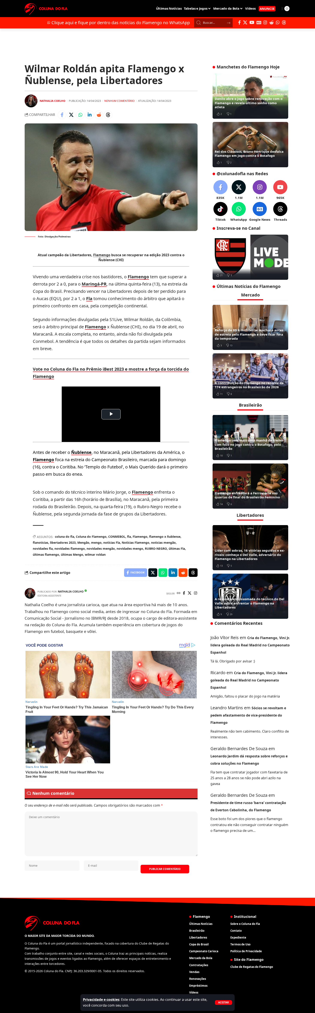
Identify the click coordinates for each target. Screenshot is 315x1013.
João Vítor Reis (224, 637)
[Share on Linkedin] (89, 115)
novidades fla (43, 548)
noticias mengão (163, 543)
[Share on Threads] (108, 115)
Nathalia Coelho (52, 101)
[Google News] (258, 22)
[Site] (178, 593)
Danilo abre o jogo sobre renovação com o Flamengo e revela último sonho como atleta (248, 102)
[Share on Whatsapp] (80, 115)
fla (129, 537)
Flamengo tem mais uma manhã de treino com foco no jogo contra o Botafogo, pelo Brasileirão (249, 444)
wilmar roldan (95, 554)
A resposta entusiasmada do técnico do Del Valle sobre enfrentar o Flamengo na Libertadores (249, 603)
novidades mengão (101, 548)
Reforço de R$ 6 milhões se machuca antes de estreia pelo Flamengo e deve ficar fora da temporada (249, 334)
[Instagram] (265, 22)
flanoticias (40, 543)
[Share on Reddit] (98, 115)
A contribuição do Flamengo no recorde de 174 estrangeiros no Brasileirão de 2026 (249, 385)
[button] (223, 1002)
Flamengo (101, 255)
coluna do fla (64, 537)
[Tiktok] (220, 212)
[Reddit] (271, 22)
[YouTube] (251, 22)
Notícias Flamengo (135, 543)
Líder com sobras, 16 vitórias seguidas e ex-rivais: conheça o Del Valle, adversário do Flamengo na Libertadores (250, 554)
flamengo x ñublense (164, 537)
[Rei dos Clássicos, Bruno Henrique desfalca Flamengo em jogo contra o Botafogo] (250, 144)
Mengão (83, 543)
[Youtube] (280, 190)
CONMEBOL (116, 537)
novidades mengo (130, 548)
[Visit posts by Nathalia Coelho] (31, 101)
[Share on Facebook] (62, 115)
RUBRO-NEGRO (156, 548)
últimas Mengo (72, 554)
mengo (96, 543)
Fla (89, 298)
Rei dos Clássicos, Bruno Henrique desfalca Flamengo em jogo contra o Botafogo (249, 153)
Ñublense (81, 452)
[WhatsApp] (278, 22)
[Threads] (284, 22)
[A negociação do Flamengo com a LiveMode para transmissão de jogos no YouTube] (250, 257)
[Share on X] (71, 115)
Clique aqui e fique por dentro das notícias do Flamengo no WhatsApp (120, 22)
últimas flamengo (46, 554)
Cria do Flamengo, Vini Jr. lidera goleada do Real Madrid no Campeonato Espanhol (250, 645)
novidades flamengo (69, 548)
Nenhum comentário (119, 101)
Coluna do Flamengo (91, 537)
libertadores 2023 (63, 543)
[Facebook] (239, 22)
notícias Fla (111, 543)
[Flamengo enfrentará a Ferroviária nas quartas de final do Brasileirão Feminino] (250, 486)
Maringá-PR (94, 284)
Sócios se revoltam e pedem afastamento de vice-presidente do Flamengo (248, 715)
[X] (245, 22)
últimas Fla (177, 548)
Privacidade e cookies (101, 999)
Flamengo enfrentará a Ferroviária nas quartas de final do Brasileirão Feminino (247, 495)
